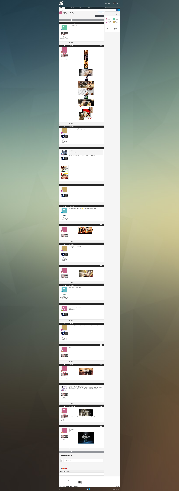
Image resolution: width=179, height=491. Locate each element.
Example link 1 (80, 481)
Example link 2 (80, 482)
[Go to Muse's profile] (64, 388)
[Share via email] (64, 468)
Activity (68, 7)
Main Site (79, 7)
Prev (62, 451)
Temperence (64, 206)
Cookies (63, 489)
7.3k (64, 36)
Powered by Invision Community (116, 489)
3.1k (64, 58)
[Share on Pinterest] (66, 468)
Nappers (64, 23)
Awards (85, 7)
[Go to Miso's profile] (64, 152)
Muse (64, 384)
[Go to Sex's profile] (64, 308)
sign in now (80, 456)
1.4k (64, 139)
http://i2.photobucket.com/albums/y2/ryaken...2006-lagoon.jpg (78, 129)
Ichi (64, 126)
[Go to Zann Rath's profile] (106, 22)
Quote (72, 42)
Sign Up (114, 3)
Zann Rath (109, 21)
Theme (60, 489)
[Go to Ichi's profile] (64, 130)
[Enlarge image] (86, 52)
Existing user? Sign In (108, 3)
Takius (65, 13)
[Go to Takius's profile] (60, 12)
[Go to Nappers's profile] (64, 27)
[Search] (119, 7)
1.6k (64, 161)
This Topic (115, 7)
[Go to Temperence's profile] (64, 210)
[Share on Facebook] (61, 468)
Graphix (72, 13)
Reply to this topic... (68, 460)
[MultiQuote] (69, 43)
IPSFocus (64, 488)
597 (64, 217)
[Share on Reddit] (63, 468)
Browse (62, 7)
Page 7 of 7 (75, 451)
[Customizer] (117, 3)
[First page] (60, 20)
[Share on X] (60, 468)
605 (64, 317)
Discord (90, 7)
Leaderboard (74, 7)
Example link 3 (80, 483)
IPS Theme (60, 488)
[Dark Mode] (119, 3)
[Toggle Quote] (70, 150)
